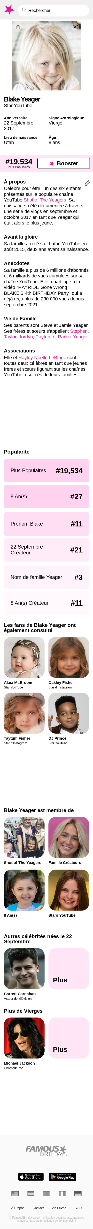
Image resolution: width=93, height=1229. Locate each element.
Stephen (79, 331)
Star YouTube (18, 105)
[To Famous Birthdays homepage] (9, 9)
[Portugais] (46, 1193)
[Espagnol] (30, 1193)
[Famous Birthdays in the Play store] (62, 1177)
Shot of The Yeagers (45, 200)
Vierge (55, 123)
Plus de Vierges (23, 1011)
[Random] (75, 27)
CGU (78, 1207)
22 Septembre (18, 123)
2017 (9, 128)
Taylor (10, 336)
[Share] (18, 27)
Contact (38, 1207)
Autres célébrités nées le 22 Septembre (38, 938)
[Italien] (62, 1193)
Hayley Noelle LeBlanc (42, 357)
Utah (9, 142)
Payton (42, 336)
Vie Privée (59, 1207)
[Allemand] (78, 1193)
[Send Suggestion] (87, 183)
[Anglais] (15, 1193)
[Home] (46, 1150)
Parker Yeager (73, 336)
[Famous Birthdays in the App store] (31, 1177)
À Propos (17, 1207)
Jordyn (26, 336)
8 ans (54, 142)
